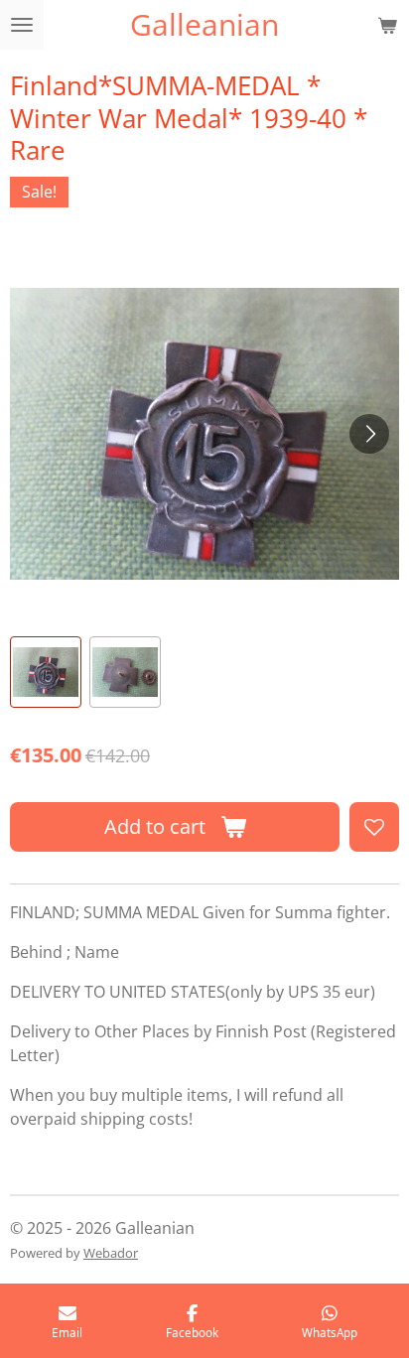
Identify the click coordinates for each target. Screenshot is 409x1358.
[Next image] (369, 434)
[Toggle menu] (22, 25)
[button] (45, 672)
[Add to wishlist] (374, 827)
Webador (110, 1253)
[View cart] (387, 25)
